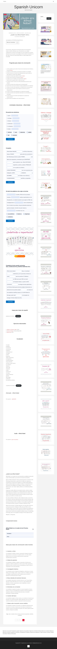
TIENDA (4, 1)
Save (24, 620)
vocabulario (20, 615)
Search (42, 16)
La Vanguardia (12, 514)
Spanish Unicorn (28, 7)
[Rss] (28, 646)
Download (18, 316)
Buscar (49, 18)
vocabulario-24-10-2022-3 (10, 385)
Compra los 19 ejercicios (19, 256)
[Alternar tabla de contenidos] (17, 43)
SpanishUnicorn (22, 36)
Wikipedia (7, 514)
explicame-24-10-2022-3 (10, 316)
